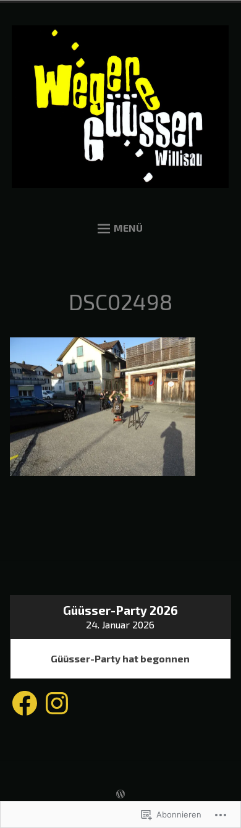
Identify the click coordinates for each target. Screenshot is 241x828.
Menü (128, 228)
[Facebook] (25, 704)
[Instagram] (57, 704)
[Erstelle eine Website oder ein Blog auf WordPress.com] (120, 794)
